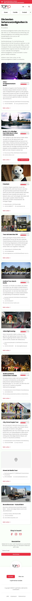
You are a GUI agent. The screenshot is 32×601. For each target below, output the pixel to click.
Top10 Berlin (18, 588)
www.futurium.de (20, 206)
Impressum (14, 596)
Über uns (21, 576)
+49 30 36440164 (8, 515)
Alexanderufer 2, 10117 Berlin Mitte (12, 204)
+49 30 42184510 (8, 103)
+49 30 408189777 (8, 206)
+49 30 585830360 (9, 251)
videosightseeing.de (22, 346)
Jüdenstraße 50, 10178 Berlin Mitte (12, 249)
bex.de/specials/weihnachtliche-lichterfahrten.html (16, 394)
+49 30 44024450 (8, 346)
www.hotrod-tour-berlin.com (11, 303)
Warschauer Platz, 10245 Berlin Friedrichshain (15, 153)
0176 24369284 (8, 477)
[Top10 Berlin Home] (16, 566)
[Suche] (29, 6)
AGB (8, 596)
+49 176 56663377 (8, 301)
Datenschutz (22, 596)
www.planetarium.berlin (22, 103)
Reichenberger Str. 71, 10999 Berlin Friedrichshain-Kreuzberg (16, 474)
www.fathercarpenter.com (11, 517)
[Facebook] (11, 534)
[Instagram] (16, 534)
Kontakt (10, 576)
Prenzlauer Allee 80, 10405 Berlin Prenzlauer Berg (16, 101)
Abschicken (16, 554)
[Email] (20, 534)
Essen (6, 12)
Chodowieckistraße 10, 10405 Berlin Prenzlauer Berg (16, 343)
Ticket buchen (24, 160)
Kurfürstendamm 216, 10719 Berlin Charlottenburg (16, 390)
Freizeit (24, 12)
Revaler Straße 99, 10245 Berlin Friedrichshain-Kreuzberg (16, 298)
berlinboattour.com (9, 155)
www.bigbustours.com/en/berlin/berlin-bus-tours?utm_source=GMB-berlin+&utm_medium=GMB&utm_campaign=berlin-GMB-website (16, 253)
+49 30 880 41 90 (8, 392)
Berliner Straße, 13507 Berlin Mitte (12, 513)
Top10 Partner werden (16, 580)
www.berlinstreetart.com (21, 477)
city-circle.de (19, 442)
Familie (15, 12)
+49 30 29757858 (8, 442)
